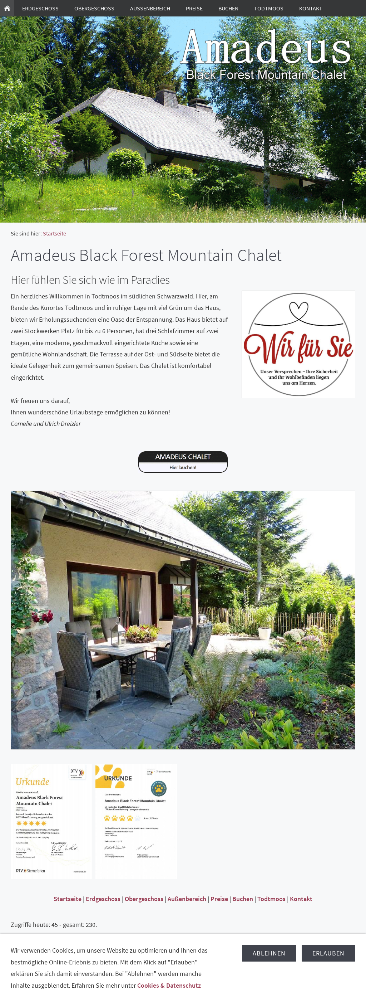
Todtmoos (271, 899)
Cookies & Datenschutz (169, 985)
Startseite (54, 233)
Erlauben (328, 953)
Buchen (242, 899)
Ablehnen (269, 953)
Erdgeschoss (103, 899)
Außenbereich (187, 899)
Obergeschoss (144, 899)
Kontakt (301, 899)
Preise (219, 899)
